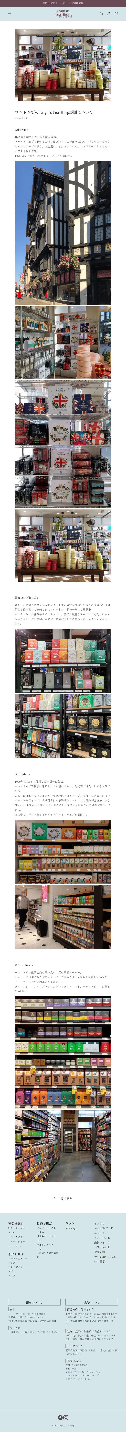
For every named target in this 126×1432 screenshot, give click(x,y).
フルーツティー (16, 1236)
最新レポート (102, 1242)
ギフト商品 (71, 1228)
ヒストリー (101, 1223)
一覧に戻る (65, 1198)
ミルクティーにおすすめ (46, 1230)
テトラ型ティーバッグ (17, 1269)
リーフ (11, 1275)
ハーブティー (15, 1246)
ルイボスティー (16, 1241)
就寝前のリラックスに (46, 1238)
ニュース (99, 1233)
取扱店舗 (99, 1252)
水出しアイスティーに (46, 1246)
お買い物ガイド (103, 1228)
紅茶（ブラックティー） (17, 1230)
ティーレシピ (102, 1238)
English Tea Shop (66, 1425)
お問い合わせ (102, 1247)
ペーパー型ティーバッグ (17, 1260)
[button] (9, 13)
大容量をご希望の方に (47, 1255)
